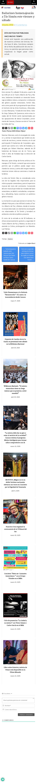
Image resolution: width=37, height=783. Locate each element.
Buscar (34, 3)
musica (10, 239)
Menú (3, 3)
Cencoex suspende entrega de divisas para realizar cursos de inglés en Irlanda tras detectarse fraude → (27, 254)
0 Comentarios (21, 25)
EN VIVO (10, 2)
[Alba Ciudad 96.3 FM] (18, 7)
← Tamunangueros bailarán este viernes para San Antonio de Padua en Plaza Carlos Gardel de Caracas (10, 254)
